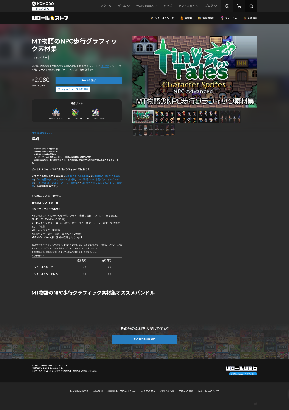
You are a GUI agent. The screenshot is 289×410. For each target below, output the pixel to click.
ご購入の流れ (186, 391)
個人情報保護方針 (79, 391)
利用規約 (98, 391)
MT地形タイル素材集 (77, 176)
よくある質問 (148, 391)
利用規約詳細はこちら (42, 132)
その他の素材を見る (144, 339)
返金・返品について (208, 391)
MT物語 (105, 65)
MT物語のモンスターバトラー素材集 (58, 182)
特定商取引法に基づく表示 (121, 391)
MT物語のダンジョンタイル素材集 (56, 179)
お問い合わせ (167, 391)
